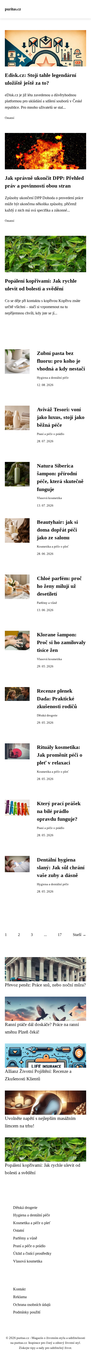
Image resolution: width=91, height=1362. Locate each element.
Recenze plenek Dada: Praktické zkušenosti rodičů (57, 699)
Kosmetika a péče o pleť (53, 546)
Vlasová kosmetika (49, 498)
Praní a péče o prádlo (50, 434)
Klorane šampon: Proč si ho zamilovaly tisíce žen (61, 642)
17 (60, 935)
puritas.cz (13, 9)
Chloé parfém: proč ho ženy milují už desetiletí (59, 586)
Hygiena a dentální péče (53, 377)
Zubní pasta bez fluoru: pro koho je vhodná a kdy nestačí (61, 361)
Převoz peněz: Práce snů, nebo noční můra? (45, 984)
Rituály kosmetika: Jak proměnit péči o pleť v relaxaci (59, 755)
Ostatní (9, 118)
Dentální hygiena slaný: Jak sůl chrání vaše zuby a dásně (60, 867)
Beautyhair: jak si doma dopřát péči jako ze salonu (57, 530)
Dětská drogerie (47, 715)
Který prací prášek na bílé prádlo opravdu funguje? (59, 811)
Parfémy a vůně (47, 603)
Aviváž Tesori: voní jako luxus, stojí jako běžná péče (60, 417)
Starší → (79, 935)
